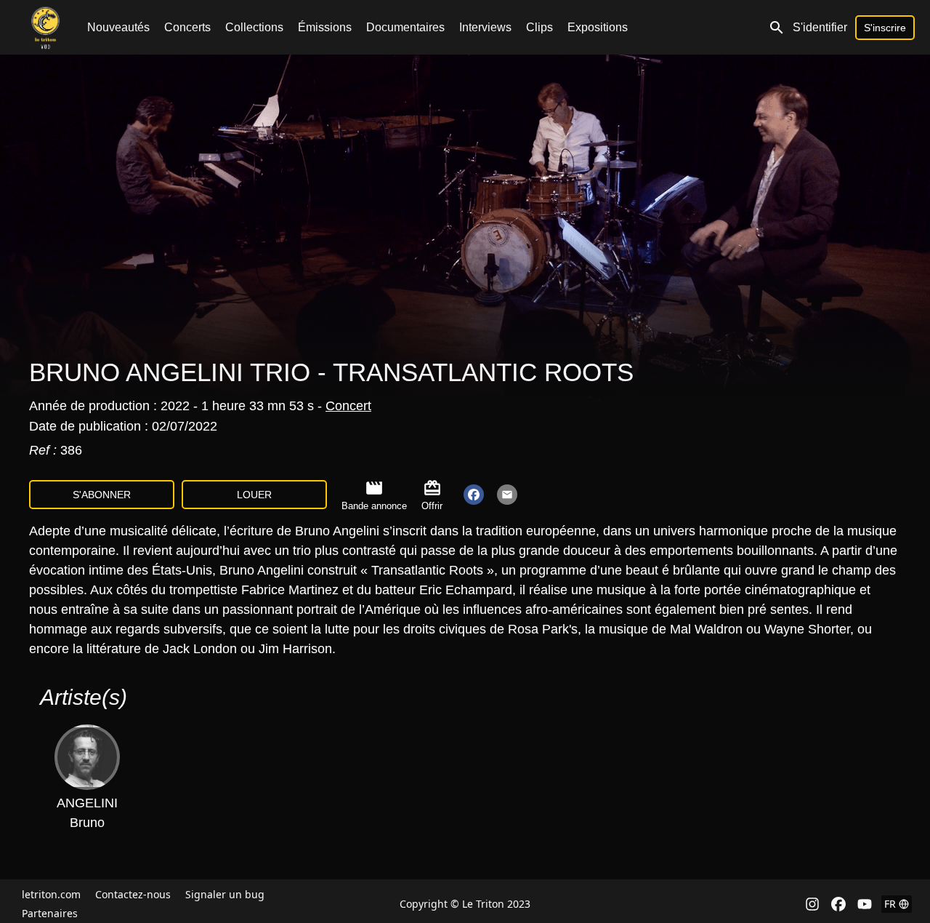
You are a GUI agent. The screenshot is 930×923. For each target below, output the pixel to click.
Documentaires (405, 27)
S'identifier (820, 27)
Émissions (325, 27)
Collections (254, 27)
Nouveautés (118, 27)
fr (890, 904)
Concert (348, 406)
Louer (254, 494)
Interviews (485, 27)
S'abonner (102, 494)
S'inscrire (885, 27)
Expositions (597, 27)
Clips (539, 27)
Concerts (187, 27)
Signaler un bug (224, 894)
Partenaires (50, 913)
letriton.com (51, 894)
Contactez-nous (133, 894)
